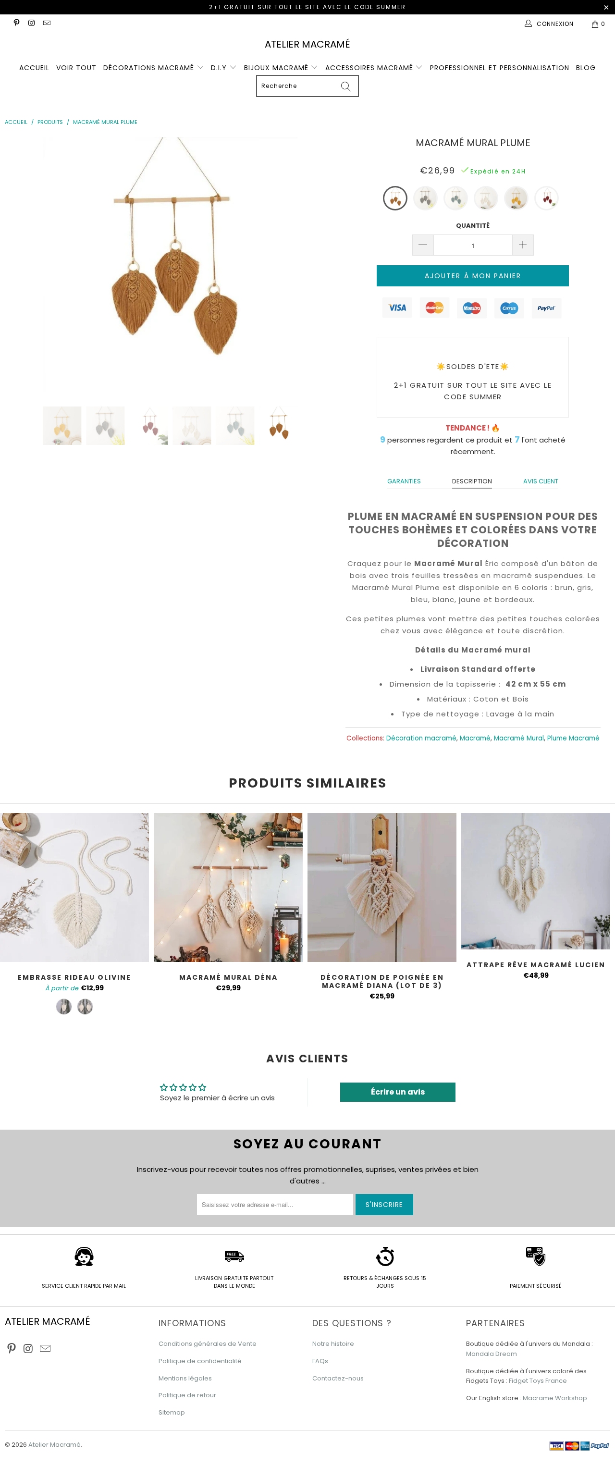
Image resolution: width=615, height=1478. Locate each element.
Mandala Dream (491, 1353)
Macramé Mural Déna (228, 887)
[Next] (318, 264)
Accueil (34, 68)
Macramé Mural (519, 738)
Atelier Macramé (307, 44)
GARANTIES (404, 481)
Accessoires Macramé (370, 68)
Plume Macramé (573, 738)
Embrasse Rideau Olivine (74, 887)
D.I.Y (220, 68)
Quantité (473, 225)
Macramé (475, 738)
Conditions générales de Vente (208, 1343)
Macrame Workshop (555, 1398)
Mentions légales (185, 1378)
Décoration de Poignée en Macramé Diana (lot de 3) (382, 887)
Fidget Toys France (538, 1380)
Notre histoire (333, 1343)
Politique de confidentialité (200, 1361)
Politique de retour (187, 1395)
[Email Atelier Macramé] (46, 24)
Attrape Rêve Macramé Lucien (535, 881)
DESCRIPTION (472, 481)
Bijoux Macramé (277, 68)
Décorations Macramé (150, 68)
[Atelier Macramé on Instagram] (31, 24)
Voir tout (76, 68)
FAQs (320, 1361)
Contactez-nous (338, 1378)
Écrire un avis (398, 1091)
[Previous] (22, 264)
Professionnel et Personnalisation (499, 68)
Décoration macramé (421, 738)
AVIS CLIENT (540, 481)
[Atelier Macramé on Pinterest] (16, 24)
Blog (586, 68)
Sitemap (172, 1412)
